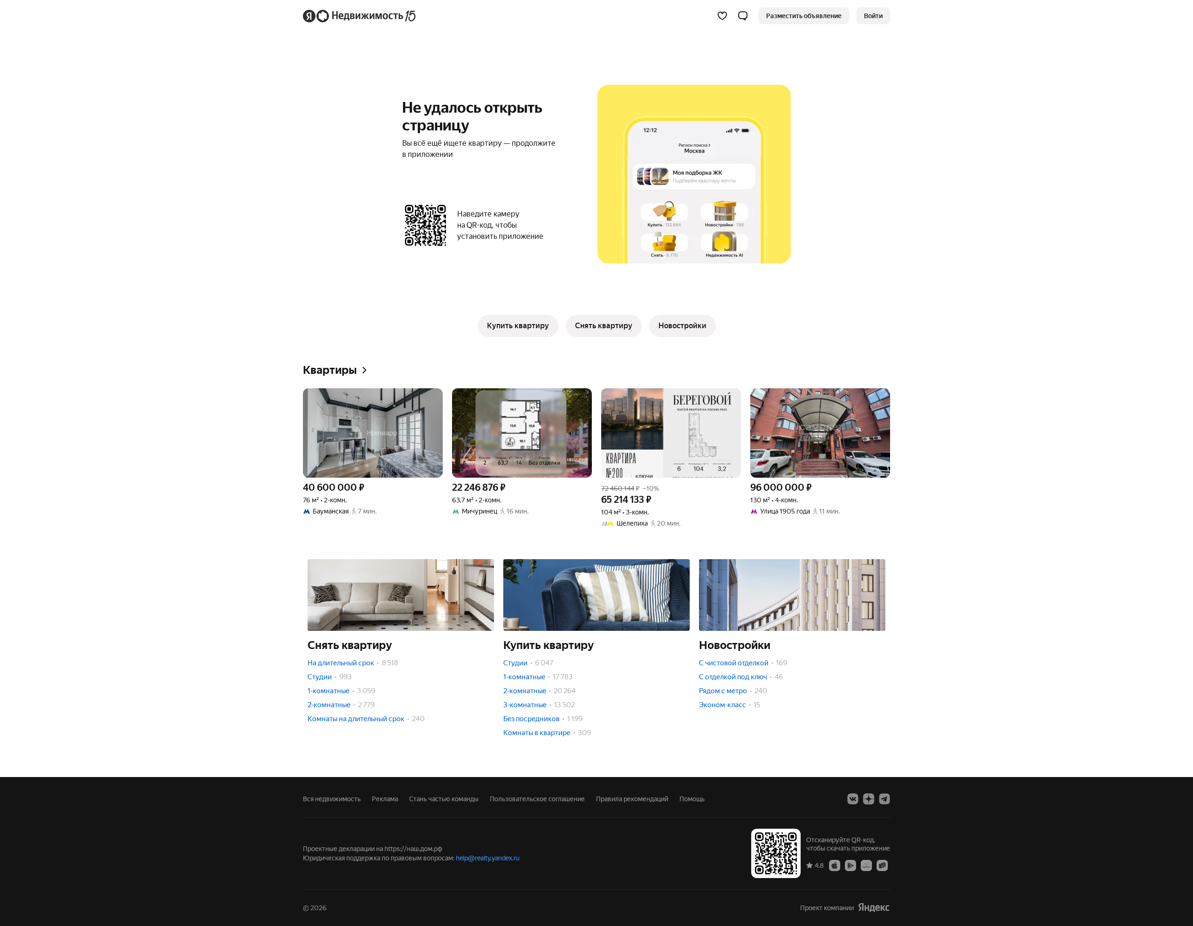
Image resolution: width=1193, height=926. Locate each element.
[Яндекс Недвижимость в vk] (852, 798)
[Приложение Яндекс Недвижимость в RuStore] (882, 865)
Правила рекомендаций (632, 799)
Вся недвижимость (332, 799)
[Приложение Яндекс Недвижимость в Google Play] (850, 865)
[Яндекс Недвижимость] (360, 15)
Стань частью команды (444, 799)
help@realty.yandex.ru (488, 858)
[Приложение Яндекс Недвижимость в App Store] (834, 865)
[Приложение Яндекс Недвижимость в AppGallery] (866, 865)
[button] (742, 15)
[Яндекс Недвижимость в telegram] (884, 798)
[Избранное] (722, 15)
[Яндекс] (873, 907)
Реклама (385, 799)
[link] (873, 15)
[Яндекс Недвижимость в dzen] (868, 798)
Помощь (692, 799)
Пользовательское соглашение (537, 799)
